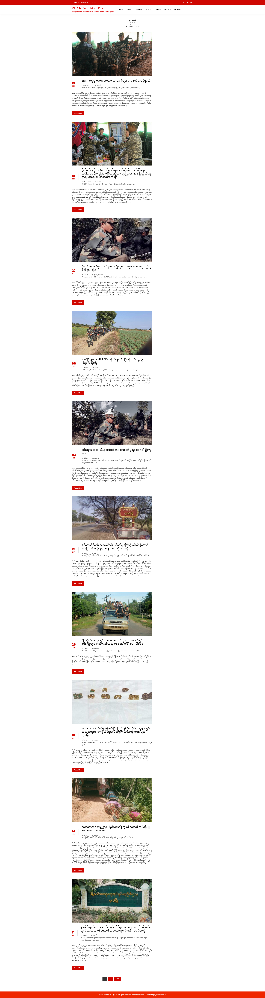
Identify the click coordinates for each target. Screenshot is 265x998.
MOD (89, 88)
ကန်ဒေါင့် (86, 837)
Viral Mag (150, 995)
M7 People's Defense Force (93, 370)
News (129, 9)
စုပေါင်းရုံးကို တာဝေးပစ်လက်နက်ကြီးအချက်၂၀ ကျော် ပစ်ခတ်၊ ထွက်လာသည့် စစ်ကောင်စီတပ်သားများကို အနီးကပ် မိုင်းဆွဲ (115, 928)
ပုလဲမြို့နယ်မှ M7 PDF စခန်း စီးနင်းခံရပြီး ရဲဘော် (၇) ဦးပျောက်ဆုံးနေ (113, 361)
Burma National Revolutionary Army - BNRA (103, 184)
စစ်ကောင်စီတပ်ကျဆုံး (117, 460)
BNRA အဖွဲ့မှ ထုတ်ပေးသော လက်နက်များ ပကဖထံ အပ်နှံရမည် (116, 80)
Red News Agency (88, 8)
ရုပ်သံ (95, 275)
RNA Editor (87, 86)
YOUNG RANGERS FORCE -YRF (97, 742)
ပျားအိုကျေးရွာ (115, 555)
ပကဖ (105, 88)
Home (121, 9)
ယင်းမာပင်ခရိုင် (135, 88)
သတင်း (99, 86)
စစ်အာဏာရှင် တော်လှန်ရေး (135, 938)
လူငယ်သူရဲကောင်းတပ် (140, 742)
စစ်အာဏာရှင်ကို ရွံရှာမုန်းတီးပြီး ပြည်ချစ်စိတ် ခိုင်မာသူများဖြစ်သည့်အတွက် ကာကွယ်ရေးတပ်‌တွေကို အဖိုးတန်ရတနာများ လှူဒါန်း (116, 732)
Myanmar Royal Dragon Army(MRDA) (97, 277)
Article (148, 9)
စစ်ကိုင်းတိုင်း (99, 88)
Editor (86, 275)
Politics (167, 9)
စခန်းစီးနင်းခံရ (111, 370)
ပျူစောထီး (123, 837)
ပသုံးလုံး (114, 88)
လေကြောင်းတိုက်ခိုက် (142, 555)
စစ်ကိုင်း (110, 742)
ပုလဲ (123, 88)
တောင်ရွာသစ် (112, 837)
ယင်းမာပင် (124, 555)
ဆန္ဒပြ (106, 651)
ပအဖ (119, 88)
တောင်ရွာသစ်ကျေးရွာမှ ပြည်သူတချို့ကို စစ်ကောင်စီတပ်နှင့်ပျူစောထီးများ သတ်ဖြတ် (116, 828)
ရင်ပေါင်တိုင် (131, 555)
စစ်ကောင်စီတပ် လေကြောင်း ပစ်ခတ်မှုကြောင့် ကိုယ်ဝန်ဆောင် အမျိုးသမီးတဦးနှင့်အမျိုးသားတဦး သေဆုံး (115, 546)
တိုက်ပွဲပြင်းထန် (129, 460)
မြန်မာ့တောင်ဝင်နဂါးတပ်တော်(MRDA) (129, 651)
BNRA (85, 88)
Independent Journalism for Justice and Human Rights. (93, 11)
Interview (178, 9)
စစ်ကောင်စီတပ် (96, 555)
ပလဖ (110, 88)
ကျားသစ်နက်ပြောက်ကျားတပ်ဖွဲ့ (108, 938)
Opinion (158, 9)
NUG (93, 88)
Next (117, 979)
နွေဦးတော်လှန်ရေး (124, 277)
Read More (78, 113)
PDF (105, 370)
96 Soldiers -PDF (89, 651)
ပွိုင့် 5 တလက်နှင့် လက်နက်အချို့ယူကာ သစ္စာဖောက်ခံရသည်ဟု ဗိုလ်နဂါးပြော (116, 268)
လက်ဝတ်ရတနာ (128, 742)
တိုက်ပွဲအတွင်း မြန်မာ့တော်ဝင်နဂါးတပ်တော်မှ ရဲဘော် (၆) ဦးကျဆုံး (116, 451)
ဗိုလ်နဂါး (128, 88)
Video (138, 9)
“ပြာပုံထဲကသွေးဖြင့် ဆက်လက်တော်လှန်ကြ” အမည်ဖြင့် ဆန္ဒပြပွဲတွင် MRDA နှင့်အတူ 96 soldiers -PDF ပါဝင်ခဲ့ (113, 642)
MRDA (86, 460)
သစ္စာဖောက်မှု (144, 277)
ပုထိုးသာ (104, 555)
